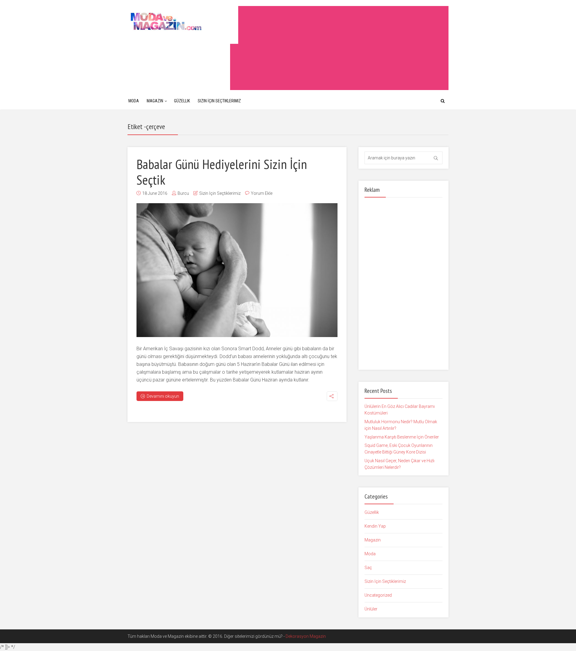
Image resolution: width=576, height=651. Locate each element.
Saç (368, 567)
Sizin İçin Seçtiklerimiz (219, 100)
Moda (133, 100)
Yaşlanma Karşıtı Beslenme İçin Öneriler (401, 437)
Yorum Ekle (261, 193)
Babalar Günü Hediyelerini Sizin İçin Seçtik (221, 171)
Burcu (183, 193)
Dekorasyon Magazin (306, 636)
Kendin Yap (375, 526)
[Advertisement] (339, 48)
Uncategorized (378, 595)
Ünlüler (370, 609)
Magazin (155, 100)
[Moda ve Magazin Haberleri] (183, 21)
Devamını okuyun (163, 396)
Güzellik (182, 100)
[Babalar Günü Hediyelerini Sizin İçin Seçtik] (237, 270)
